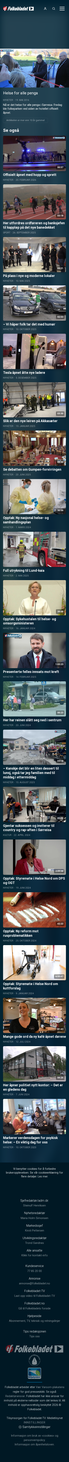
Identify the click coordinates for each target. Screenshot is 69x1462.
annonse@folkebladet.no (34, 1283)
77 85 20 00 (34, 1271)
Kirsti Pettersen (34, 1230)
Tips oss (34, 1336)
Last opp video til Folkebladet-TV (34, 1296)
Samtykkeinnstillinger (36, 1427)
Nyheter (8, 100)
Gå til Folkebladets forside (34, 1308)
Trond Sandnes (34, 1243)
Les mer (43, 1176)
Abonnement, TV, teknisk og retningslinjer (34, 1321)
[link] (18, 8)
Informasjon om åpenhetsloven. (34, 1444)
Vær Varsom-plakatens (50, 1387)
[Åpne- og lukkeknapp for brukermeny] (45, 8)
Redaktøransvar (15, 1396)
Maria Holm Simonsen (34, 1218)
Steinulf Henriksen (34, 1205)
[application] (34, 68)
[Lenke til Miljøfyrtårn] (34, 1373)
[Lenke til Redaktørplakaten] (34, 1360)
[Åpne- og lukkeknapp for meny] (62, 8)
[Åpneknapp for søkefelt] (54, 8)
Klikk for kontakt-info (34, 1255)
